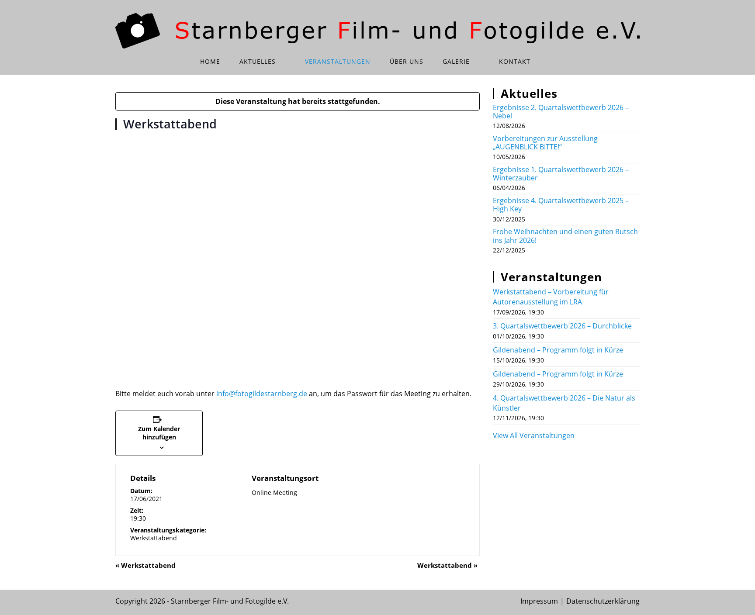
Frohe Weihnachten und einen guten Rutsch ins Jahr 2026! (565, 236)
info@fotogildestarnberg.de (261, 393)
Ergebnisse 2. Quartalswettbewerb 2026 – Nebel (561, 112)
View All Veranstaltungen (534, 435)
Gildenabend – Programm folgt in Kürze (558, 350)
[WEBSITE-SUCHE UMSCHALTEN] (552, 61)
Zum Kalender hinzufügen (159, 433)
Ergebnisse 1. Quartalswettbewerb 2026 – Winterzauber (561, 174)
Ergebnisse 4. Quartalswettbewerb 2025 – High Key (561, 205)
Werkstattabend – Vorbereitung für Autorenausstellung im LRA (551, 296)
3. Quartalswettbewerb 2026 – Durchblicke (562, 326)
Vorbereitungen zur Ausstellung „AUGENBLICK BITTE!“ (545, 143)
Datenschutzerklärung (603, 601)
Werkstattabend (153, 538)
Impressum (539, 601)
